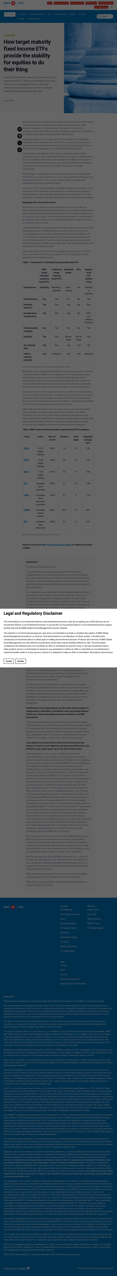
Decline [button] (20, 661)
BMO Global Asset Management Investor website (44, 628)
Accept (9, 661)
